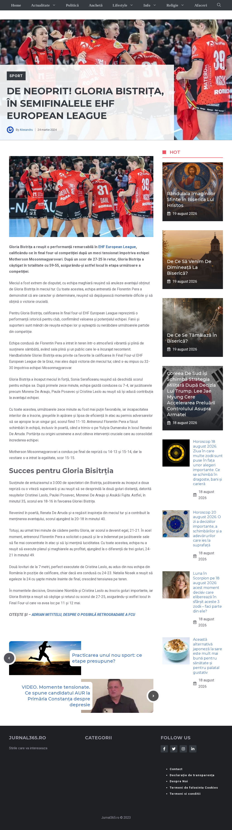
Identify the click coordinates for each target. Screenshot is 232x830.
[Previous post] (9, 658)
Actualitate (40, 5)
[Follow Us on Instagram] (183, 748)
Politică (72, 5)
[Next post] (153, 696)
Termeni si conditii (185, 793)
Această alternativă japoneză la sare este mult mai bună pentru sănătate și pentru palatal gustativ (207, 656)
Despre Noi (179, 781)
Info (146, 5)
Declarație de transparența (192, 775)
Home (16, 5)
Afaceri (200, 5)
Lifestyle (120, 5)
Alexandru (26, 129)
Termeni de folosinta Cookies (194, 787)
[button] (219, 5)
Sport (16, 76)
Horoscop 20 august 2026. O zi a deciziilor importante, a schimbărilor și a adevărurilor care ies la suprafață (207, 529)
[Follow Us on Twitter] (173, 748)
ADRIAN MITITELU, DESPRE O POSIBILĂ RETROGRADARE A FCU (83, 614)
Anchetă (96, 5)
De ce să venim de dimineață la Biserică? (189, 267)
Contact (176, 769)
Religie (172, 5)
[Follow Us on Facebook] (164, 748)
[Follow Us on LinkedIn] (192, 748)
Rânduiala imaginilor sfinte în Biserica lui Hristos (191, 199)
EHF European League (117, 247)
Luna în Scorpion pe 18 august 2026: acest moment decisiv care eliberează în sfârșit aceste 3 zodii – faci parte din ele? (207, 592)
